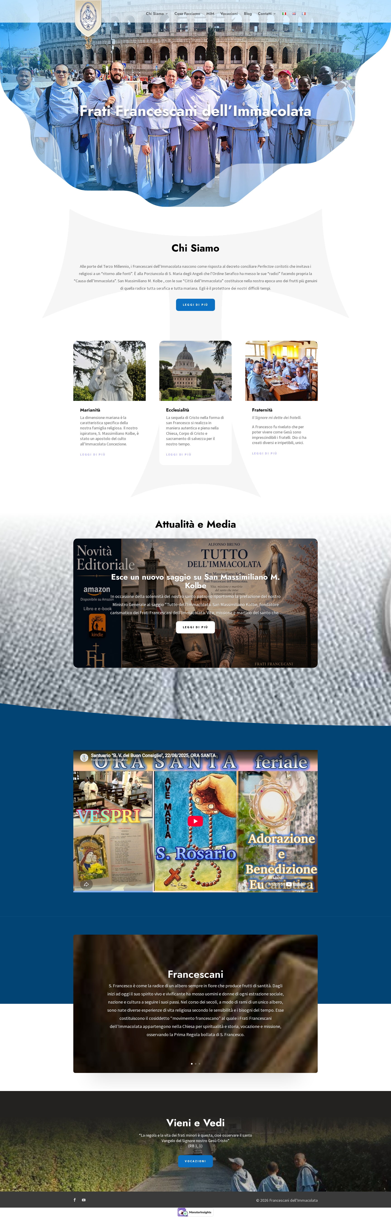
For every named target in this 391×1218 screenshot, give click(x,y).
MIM (210, 14)
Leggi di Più (195, 627)
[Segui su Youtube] (83, 1200)
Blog (248, 14)
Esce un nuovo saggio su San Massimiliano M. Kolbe (195, 581)
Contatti (265, 14)
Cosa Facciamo (187, 14)
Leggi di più (93, 454)
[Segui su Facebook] (74, 1200)
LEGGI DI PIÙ (195, 305)
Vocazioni (229, 14)
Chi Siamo (155, 14)
